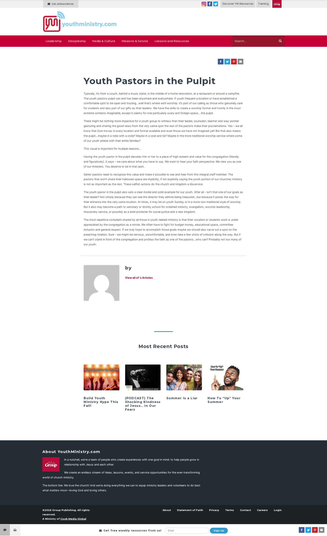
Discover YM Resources (238, 3)
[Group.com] (277, 4)
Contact (245, 510)
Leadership (54, 41)
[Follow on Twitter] (215, 4)
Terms (229, 510)
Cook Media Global (73, 518)
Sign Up (219, 530)
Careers (262, 510)
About (167, 510)
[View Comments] (5, 530)
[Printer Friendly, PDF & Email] (15, 530)
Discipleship (77, 41)
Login (278, 510)
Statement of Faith (190, 510)
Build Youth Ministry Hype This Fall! (101, 402)
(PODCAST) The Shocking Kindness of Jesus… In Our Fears (143, 403)
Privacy (214, 510)
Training (263, 3)
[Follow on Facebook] (209, 4)
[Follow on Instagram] (204, 4)
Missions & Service (135, 41)
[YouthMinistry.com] (80, 21)
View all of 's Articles (139, 277)
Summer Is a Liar (182, 398)
